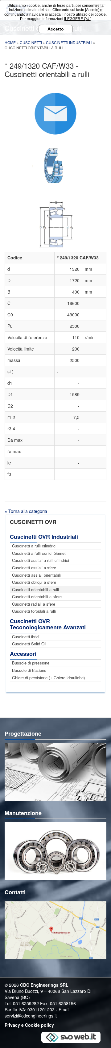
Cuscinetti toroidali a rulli (34, 611)
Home (10, 42)
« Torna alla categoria (26, 511)
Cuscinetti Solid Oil (29, 644)
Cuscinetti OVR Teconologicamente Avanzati (48, 624)
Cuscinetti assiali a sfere (34, 568)
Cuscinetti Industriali (69, 42)
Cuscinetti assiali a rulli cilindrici (40, 560)
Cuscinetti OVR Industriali (44, 537)
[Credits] (70, 1037)
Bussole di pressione (30, 663)
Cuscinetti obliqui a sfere (34, 582)
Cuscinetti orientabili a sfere (37, 596)
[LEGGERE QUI (77, 19)
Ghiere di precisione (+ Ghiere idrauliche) (48, 677)
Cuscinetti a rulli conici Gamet (39, 553)
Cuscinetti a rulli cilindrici (34, 546)
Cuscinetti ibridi (25, 637)
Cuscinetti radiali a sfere (33, 604)
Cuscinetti (31, 42)
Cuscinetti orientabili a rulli (35, 589)
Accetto (55, 28)
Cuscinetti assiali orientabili (36, 575)
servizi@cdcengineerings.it (31, 1016)
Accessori (23, 654)
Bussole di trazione (29, 670)
